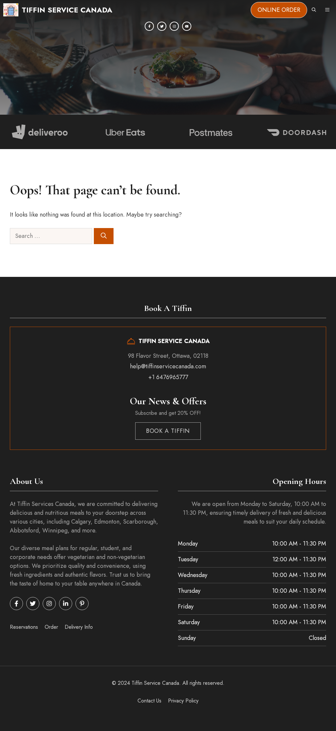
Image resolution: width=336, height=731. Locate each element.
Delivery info (79, 627)
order (51, 627)
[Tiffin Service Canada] (10, 10)
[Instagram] (174, 26)
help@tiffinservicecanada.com (168, 366)
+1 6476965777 (168, 377)
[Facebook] (149, 26)
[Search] (104, 236)
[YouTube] (186, 26)
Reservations (24, 627)
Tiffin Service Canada (67, 10)
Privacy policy (183, 700)
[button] (314, 10)
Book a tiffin (168, 431)
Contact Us (149, 700)
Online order (279, 10)
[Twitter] (161, 26)
